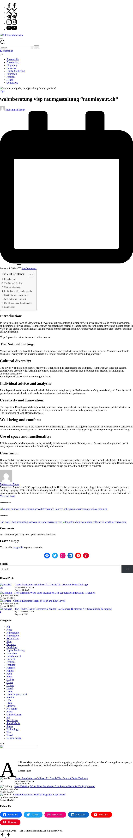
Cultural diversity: (12, 287)
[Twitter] (11, 12)
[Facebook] (11, 7)
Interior (10, 697)
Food (9, 673)
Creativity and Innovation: (16, 295)
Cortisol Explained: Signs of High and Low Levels (39, 600)
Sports (9, 726)
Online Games (13, 714)
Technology (12, 729)
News (9, 711)
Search (4, 563)
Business (11, 644)
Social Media (13, 723)
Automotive (12, 635)
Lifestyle (10, 705)
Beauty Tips (12, 638)
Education (11, 653)
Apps (9, 629)
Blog (9, 641)
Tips (2, 91)
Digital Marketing (15, 650)
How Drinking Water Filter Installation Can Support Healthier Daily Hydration (54, 592)
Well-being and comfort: (15, 299)
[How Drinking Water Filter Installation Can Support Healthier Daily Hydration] (6, 592)
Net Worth (11, 708)
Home (9, 691)
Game (9, 682)
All (8, 626)
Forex (9, 676)
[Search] (127, 569)
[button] (32, 47)
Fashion (10, 662)
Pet (8, 717)
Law (8, 700)
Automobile (12, 632)
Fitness (10, 670)
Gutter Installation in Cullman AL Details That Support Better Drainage (51, 584)
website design (14, 738)
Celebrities (11, 647)
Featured (10, 664)
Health (9, 688)
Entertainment (13, 656)
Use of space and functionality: (18, 303)
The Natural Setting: (13, 283)
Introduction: (10, 279)
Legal (9, 702)
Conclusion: (9, 307)
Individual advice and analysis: (18, 291)
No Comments (29, 268)
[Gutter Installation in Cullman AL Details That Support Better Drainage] (6, 586)
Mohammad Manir (9, 484)
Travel (9, 735)
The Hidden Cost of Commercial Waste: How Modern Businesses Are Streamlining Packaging (63, 609)
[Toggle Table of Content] (29, 274)
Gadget (10, 679)
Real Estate (12, 720)
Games (10, 685)
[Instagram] (11, 23)
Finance (10, 667)
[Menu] (1, 54)
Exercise (10, 659)
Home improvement (16, 694)
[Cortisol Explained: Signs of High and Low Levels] (5, 600)
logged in (18, 547)
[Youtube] (11, 29)
